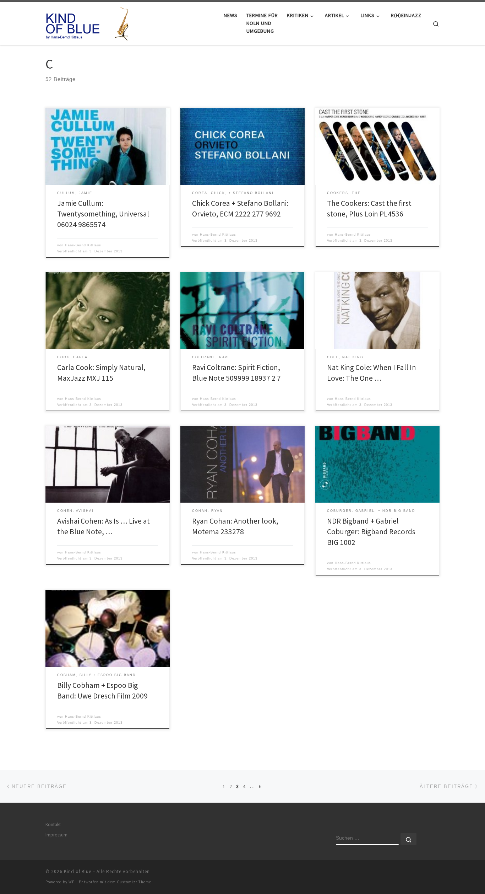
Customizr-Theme (134, 881)
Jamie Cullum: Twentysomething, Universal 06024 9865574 (103, 213)
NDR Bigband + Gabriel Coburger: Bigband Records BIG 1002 (371, 531)
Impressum (56, 835)
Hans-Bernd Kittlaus (83, 245)
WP (72, 881)
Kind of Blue (77, 871)
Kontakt (53, 824)
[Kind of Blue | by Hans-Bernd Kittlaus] (89, 22)
